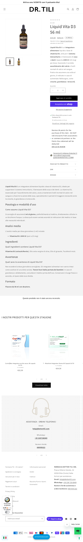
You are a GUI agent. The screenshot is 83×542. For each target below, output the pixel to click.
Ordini (32, 472)
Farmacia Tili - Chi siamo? (14, 467)
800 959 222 (72, 489)
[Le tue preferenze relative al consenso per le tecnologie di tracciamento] (79, 538)
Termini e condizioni (12, 486)
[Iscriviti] (41, 518)
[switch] (7, 512)
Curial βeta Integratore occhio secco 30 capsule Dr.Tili (20, 364)
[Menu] (11, 497)
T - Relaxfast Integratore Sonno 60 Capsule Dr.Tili (58, 363)
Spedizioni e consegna (13, 472)
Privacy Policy (10, 491)
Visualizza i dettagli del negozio (63, 123)
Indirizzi (32, 477)
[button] (4, 9)
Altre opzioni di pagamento (64, 109)
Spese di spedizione (66, 41)
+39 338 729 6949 (70, 482)
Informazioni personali (38, 467)
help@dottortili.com (68, 479)
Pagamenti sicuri (11, 482)
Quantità (53, 86)
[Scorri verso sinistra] (36, 379)
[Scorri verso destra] (46, 379)
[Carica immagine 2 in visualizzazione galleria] (19, 62)
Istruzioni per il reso (12, 477)
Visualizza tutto (41, 385)
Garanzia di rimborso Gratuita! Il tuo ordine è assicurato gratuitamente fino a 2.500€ (65, 155)
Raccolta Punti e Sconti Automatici (38, 483)
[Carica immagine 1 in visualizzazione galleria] (10, 62)
